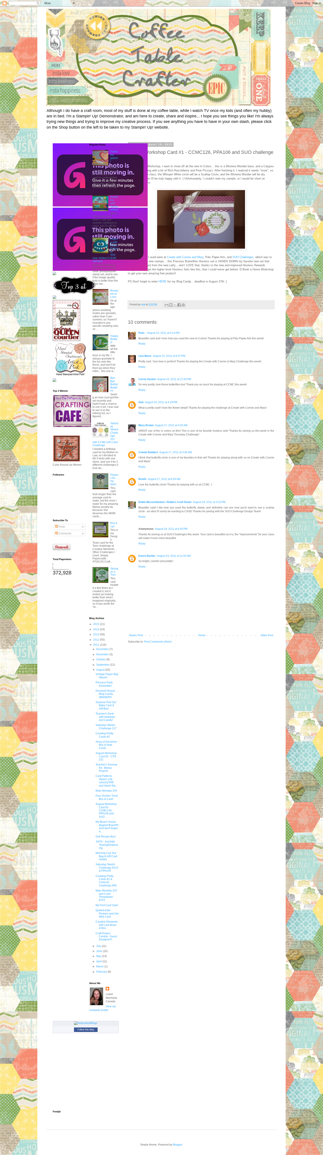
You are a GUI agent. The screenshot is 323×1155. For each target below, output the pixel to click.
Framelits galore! (114, 156)
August (100, 669)
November (102, 654)
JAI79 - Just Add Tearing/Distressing (107, 845)
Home (201, 635)
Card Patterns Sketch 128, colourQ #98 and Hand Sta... (106, 780)
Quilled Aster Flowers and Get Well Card (107, 913)
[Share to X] (175, 305)
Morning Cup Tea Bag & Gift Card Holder (106, 856)
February (102, 971)
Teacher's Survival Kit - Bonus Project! (106, 767)
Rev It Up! (113, 525)
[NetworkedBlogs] (85, 1023)
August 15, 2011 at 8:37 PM (169, 355)
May (99, 956)
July (99, 946)
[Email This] (166, 305)
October (101, 659)
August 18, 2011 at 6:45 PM (171, 528)
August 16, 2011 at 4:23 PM (161, 402)
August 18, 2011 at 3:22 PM (209, 502)
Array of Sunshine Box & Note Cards (106, 745)
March (100, 966)
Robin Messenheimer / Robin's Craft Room (165, 502)
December (102, 649)
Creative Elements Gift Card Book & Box (107, 925)
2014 (96, 629)
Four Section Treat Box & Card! (107, 797)
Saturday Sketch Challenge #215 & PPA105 (107, 867)
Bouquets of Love (114, 293)
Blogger (177, 1144)
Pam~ (142, 332)
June (99, 951)
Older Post (267, 635)
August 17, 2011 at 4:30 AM (171, 425)
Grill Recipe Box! (106, 836)
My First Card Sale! (107, 905)
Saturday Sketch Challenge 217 (106, 727)
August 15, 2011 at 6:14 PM (163, 332)
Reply (141, 343)
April (99, 961)
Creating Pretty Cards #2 (104, 735)
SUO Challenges (243, 257)
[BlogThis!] (171, 305)
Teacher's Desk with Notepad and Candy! (105, 717)
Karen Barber (147, 555)
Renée (142, 479)
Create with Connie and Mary (185, 257)
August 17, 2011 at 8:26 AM (164, 479)
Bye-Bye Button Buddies (114, 384)
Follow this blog (86, 1029)
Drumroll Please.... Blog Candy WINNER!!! (107, 694)
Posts (61, 526)
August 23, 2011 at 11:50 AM (174, 555)
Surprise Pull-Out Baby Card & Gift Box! (106, 705)
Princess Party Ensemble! (104, 684)
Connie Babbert (148, 452)
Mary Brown (146, 425)
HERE (163, 281)
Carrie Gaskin (147, 379)
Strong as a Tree (114, 572)
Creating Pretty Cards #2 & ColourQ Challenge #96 (106, 881)
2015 (96, 624)
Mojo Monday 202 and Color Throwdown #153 (106, 895)
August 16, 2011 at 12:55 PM (174, 379)
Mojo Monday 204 (106, 790)
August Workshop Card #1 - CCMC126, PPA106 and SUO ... (106, 810)
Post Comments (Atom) (158, 641)
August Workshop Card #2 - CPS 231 (106, 756)
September (103, 664)
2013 (96, 634)
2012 (96, 639)
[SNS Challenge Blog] (74, 293)
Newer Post (136, 635)
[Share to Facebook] (179, 305)
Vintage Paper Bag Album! (107, 676)
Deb (140, 402)
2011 (96, 644)
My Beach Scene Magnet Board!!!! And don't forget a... (107, 826)
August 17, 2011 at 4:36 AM (175, 452)
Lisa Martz (144, 355)
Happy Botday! (114, 339)
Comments (64, 533)
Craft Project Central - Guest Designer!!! (106, 936)
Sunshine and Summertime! (114, 203)
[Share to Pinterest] (183, 305)
